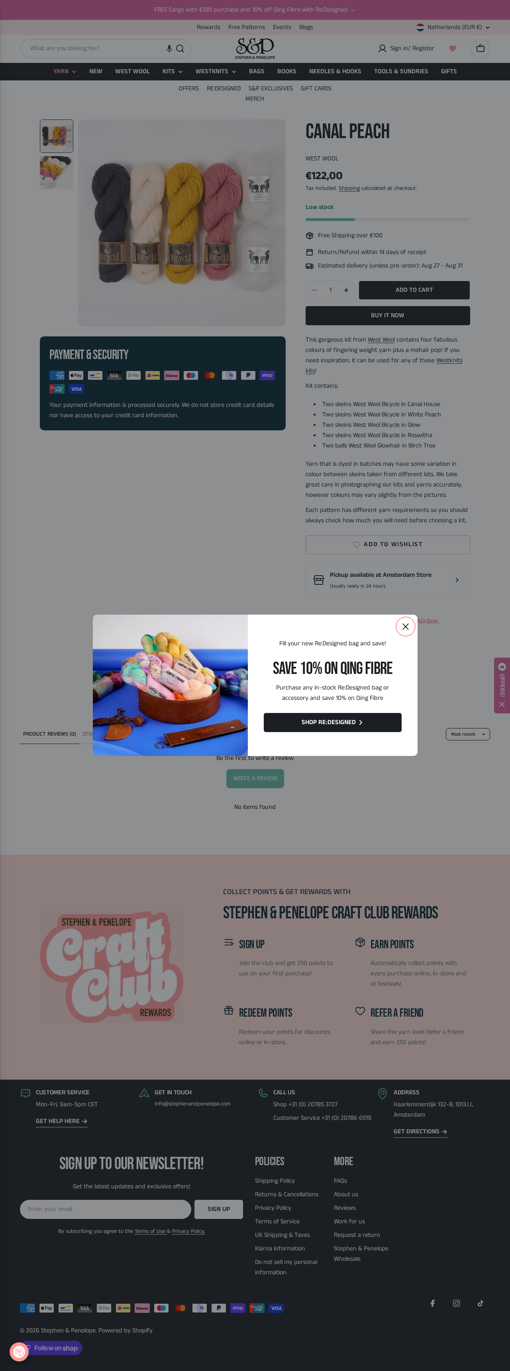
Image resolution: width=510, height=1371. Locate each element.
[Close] (406, 627)
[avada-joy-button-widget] (19, 1351)
